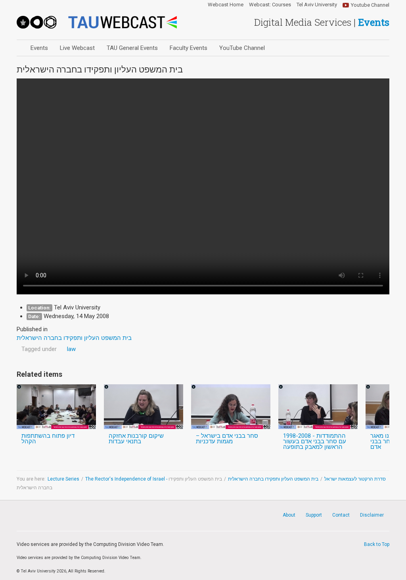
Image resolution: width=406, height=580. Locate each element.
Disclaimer (372, 515)
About (289, 515)
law (71, 349)
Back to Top (376, 544)
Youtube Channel (370, 5)
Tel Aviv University (317, 5)
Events (39, 48)
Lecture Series (63, 479)
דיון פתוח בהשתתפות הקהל (48, 438)
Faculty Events (188, 48)
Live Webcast (77, 48)
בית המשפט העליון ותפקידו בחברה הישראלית (273, 479)
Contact (341, 515)
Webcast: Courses (270, 5)
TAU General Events (132, 48)
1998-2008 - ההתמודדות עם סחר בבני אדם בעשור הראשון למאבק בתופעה (314, 441)
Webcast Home (225, 5)
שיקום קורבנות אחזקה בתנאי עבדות (136, 438)
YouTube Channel (242, 48)
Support (314, 515)
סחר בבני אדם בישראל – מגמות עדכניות (227, 438)
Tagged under (39, 349)
